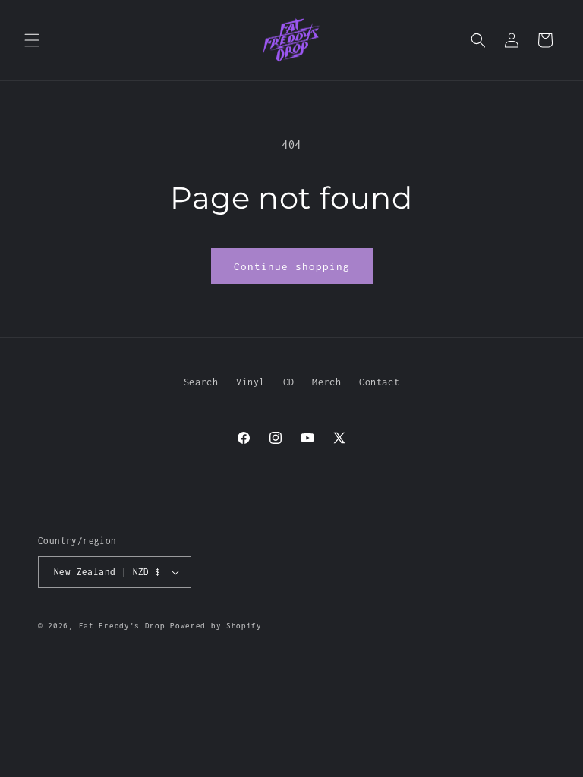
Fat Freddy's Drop (122, 625)
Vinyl (250, 382)
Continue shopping (292, 266)
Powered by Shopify (216, 625)
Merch (326, 382)
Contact (379, 382)
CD (289, 382)
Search (201, 382)
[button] (32, 40)
